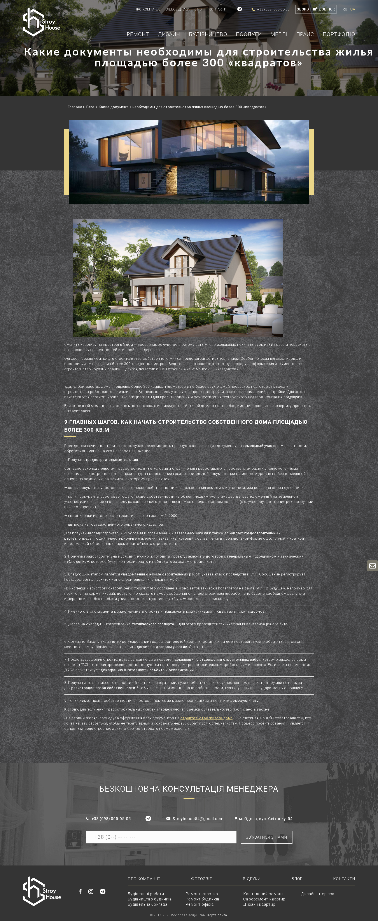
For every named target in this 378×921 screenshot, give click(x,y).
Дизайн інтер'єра (317, 893)
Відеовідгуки (177, 9)
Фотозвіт (201, 878)
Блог (199, 9)
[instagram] (90, 891)
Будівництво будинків (150, 899)
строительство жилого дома (206, 718)
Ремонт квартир (202, 893)
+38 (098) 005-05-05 (111, 819)
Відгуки (252, 878)
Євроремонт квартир (264, 899)
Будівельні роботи (146, 893)
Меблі (279, 34)
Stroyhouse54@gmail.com (198, 819)
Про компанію (148, 9)
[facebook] (80, 891)
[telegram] (239, 9)
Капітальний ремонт (263, 893)
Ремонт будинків (203, 899)
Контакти (217, 9)
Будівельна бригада (147, 904)
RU (345, 9)
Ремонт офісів (200, 904)
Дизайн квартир (259, 904)
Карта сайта (217, 915)
